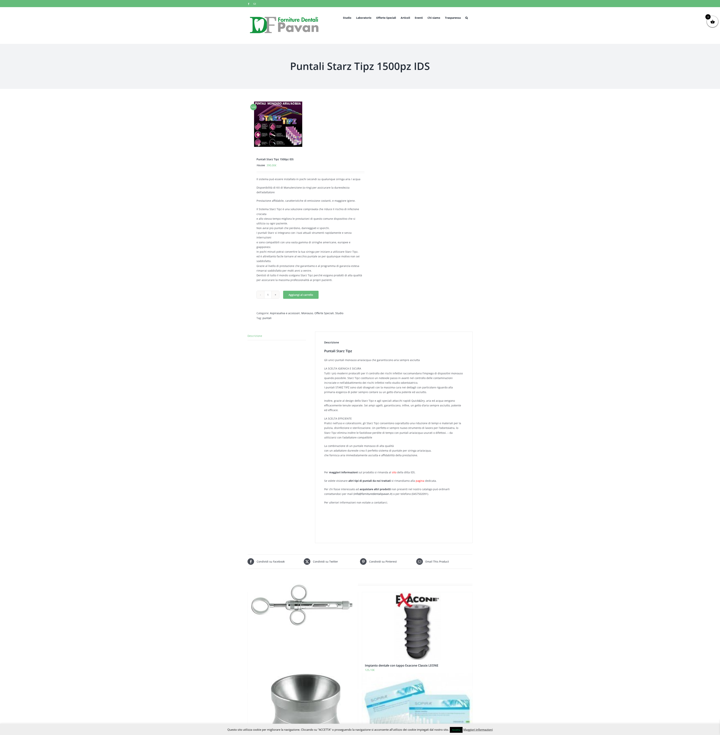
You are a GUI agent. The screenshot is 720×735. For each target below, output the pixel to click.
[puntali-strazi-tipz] (302, 124)
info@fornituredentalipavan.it (373, 494)
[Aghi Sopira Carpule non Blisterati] (417, 712)
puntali (267, 318)
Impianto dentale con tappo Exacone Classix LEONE (401, 665)
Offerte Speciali (324, 313)
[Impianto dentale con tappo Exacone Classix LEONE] (417, 626)
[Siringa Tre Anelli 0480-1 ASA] (303, 603)
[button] (466, 17)
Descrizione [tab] (255, 336)
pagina (420, 481)
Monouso (307, 313)
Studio (339, 313)
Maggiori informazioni (478, 729)
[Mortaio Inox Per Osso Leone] (303, 712)
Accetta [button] (456, 729)
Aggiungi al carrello (301, 295)
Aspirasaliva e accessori (285, 313)
